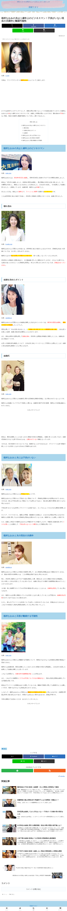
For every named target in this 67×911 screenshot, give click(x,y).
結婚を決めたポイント (30, 130)
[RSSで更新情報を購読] (50, 770)
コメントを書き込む (33, 889)
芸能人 (4, 748)
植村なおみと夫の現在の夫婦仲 (31, 138)
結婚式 (26, 133)
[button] (44, 30)
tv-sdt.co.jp (9, 244)
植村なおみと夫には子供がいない (32, 135)
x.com (7, 75)
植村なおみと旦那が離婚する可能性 (32, 140)
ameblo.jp (9, 318)
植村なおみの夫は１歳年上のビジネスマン (34, 125)
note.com (8, 173)
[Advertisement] (33, 95)
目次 (31, 122)
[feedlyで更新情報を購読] (17, 770)
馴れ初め (26, 128)
